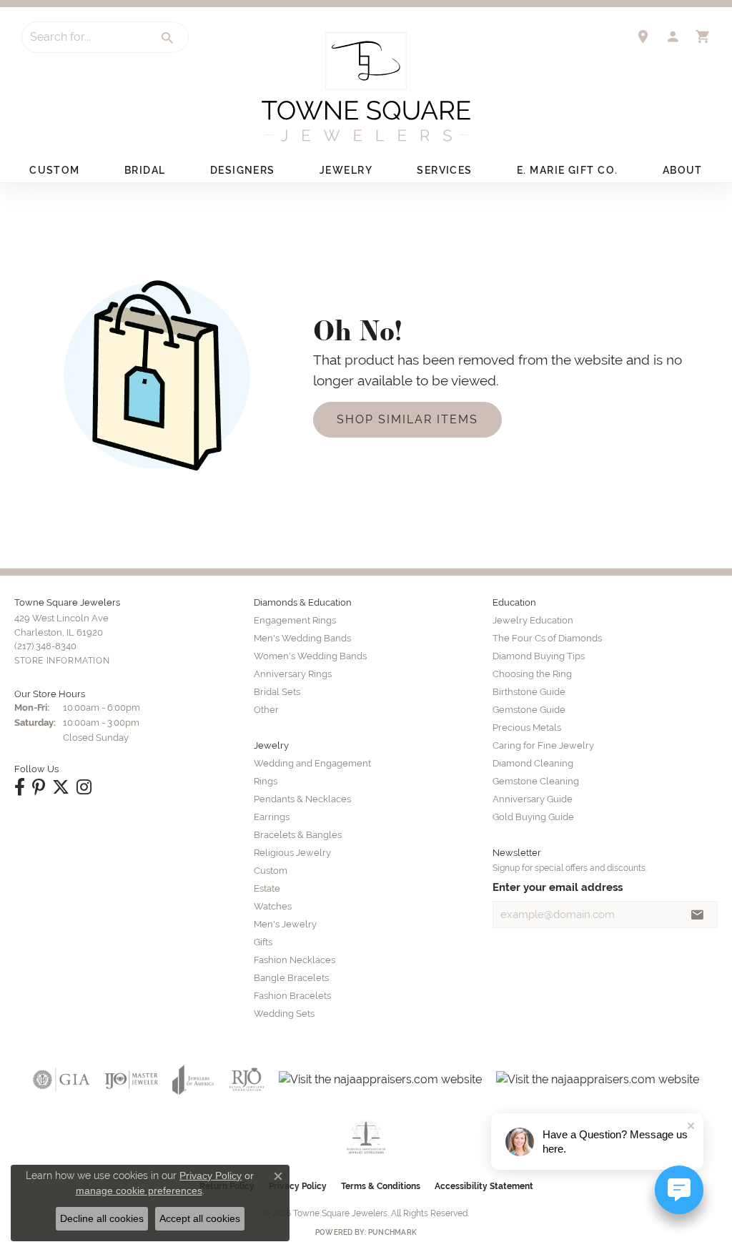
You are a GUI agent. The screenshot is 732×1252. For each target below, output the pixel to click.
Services (445, 170)
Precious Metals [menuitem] (527, 727)
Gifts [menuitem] (263, 942)
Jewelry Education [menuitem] (533, 620)
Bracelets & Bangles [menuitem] (298, 834)
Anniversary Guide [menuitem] (533, 799)
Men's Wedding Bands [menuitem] (302, 638)
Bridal (145, 170)
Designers (242, 170)
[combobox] (85, 37)
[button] (673, 36)
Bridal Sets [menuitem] (277, 691)
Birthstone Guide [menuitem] (529, 691)
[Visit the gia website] (61, 1080)
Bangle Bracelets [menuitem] (291, 977)
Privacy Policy (210, 1175)
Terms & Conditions (380, 1186)
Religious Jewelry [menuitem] (292, 852)
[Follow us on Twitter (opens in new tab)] (60, 787)
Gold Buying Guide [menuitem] (533, 817)
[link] (643, 36)
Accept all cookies (199, 1218)
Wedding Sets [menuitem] (284, 1013)
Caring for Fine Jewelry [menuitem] (543, 745)
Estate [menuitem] (267, 888)
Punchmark (392, 1232)
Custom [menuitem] (270, 870)
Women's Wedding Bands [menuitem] (310, 656)
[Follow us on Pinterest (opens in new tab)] (38, 787)
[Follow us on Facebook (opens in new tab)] (19, 787)
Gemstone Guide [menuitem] (529, 709)
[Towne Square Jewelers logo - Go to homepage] (366, 87)
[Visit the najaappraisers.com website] (380, 1079)
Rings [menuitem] (265, 781)
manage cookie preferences (139, 1190)
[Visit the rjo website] (246, 1080)
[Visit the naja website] (366, 1137)
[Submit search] (168, 38)
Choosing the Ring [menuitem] (532, 674)
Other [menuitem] (266, 709)
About (683, 170)
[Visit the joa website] (193, 1080)
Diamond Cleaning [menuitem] (533, 763)
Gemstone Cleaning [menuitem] (536, 781)
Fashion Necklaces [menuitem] (294, 960)
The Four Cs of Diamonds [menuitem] (547, 638)
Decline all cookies (102, 1218)
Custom (54, 170)
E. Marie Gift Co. (567, 170)
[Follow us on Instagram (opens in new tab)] (84, 787)
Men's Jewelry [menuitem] (285, 924)
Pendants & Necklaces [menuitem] (302, 799)
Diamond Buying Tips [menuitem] (539, 656)
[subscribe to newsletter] (697, 914)
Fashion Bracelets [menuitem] (292, 995)
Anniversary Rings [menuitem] (293, 674)
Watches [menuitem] (273, 906)
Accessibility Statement (484, 1186)
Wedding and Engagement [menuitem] (312, 763)
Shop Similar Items (407, 419)
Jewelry (346, 170)
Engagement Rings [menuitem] (295, 620)
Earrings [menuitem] (272, 817)
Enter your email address (558, 887)
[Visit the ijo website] (131, 1080)
